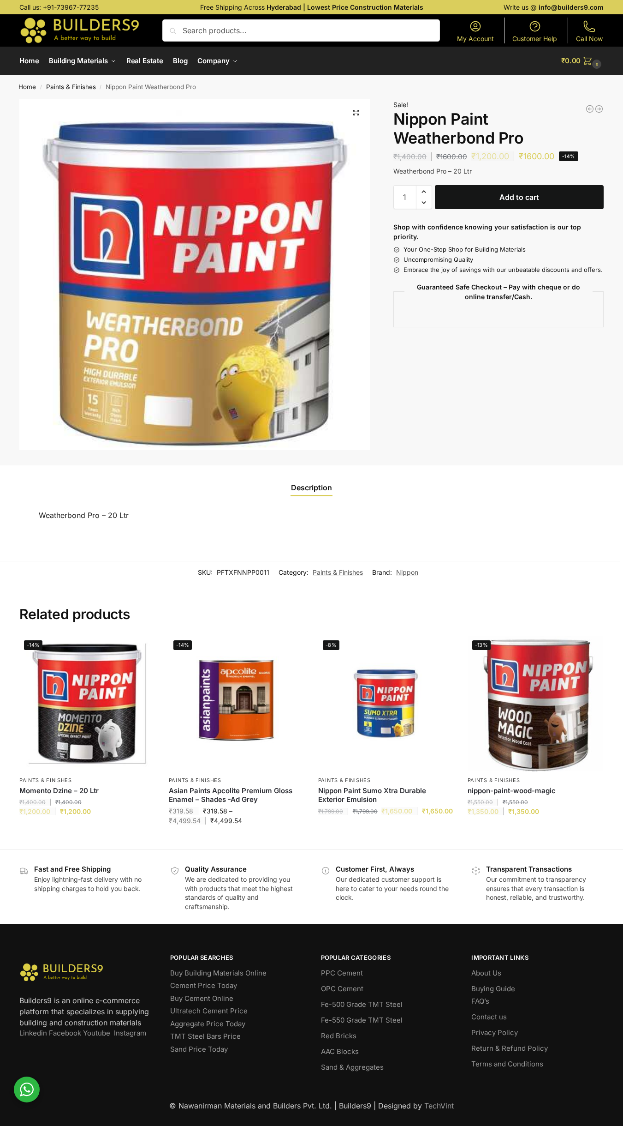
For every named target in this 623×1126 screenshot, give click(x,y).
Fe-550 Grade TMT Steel (362, 1020)
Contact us (489, 1016)
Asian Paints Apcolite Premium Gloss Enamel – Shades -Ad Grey (230, 795)
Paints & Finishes (71, 86)
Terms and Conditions (507, 1064)
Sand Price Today (199, 1049)
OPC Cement (342, 988)
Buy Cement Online (201, 998)
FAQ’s (480, 1001)
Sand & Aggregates (352, 1067)
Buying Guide (493, 988)
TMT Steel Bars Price (205, 1036)
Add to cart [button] (87, 831)
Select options (236, 840)
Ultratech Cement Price (209, 1010)
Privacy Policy (494, 1032)
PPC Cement (342, 973)
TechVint (439, 1105)
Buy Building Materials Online (218, 973)
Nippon (407, 572)
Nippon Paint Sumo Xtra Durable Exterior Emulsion (372, 795)
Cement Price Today (203, 985)
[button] (582, 61)
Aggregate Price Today (207, 1023)
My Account (475, 38)
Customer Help (534, 38)
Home (27, 86)
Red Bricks (338, 1035)
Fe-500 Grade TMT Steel (362, 1004)
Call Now (589, 38)
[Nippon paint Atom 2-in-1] (589, 109)
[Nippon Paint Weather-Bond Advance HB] (599, 109)
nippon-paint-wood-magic (512, 790)
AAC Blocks (340, 1051)
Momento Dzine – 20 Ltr (59, 790)
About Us (486, 973)
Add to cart (519, 197)
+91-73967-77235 (71, 7)
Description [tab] (311, 487)
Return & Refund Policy (509, 1048)
